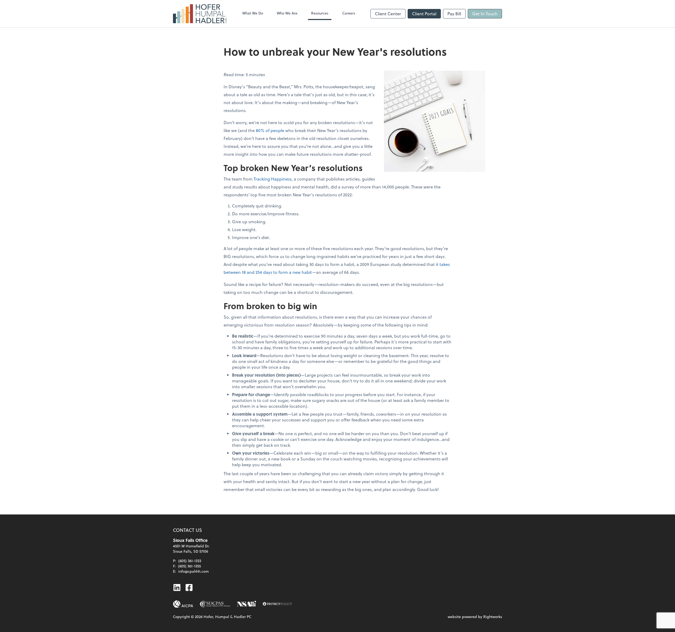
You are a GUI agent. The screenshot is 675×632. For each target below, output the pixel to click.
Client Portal (424, 14)
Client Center (388, 14)
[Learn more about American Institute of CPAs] (183, 604)
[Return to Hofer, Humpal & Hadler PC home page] (200, 13)
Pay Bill (454, 14)
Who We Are (287, 13)
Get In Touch (485, 14)
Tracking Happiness (273, 179)
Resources (319, 13)
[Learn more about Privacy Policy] (277, 604)
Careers (348, 13)
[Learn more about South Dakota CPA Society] (215, 604)
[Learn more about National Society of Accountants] (247, 604)
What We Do (252, 13)
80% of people (270, 130)
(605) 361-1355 (189, 566)
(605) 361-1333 (189, 560)
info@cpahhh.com (193, 571)
